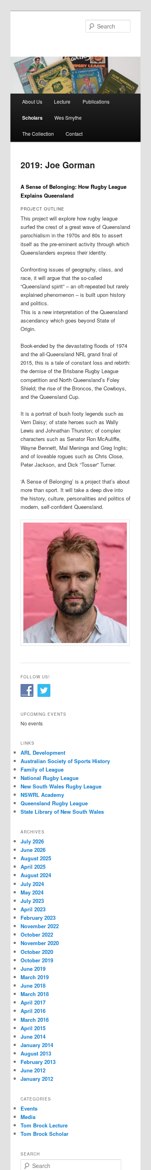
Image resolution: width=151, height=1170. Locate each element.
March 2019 (35, 977)
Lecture (62, 101)
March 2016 (35, 1019)
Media (28, 1117)
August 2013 (36, 1053)
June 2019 (33, 968)
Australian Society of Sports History (65, 761)
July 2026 (32, 841)
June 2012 (33, 1070)
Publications (96, 101)
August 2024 (36, 875)
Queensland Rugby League (54, 803)
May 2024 (32, 892)
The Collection (38, 133)
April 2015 (33, 1028)
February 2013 (38, 1062)
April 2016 (33, 1011)
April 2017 (33, 1002)
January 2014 (37, 1045)
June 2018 (33, 985)
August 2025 (36, 858)
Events (29, 1108)
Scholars (32, 117)
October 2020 (37, 952)
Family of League (42, 769)
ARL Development (43, 752)
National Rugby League (50, 778)
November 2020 (40, 943)
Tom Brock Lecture (44, 1125)
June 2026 (33, 850)
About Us (32, 101)
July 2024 (32, 884)
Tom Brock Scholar (44, 1133)
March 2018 (35, 994)
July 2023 (32, 901)
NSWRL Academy (42, 794)
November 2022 (40, 926)
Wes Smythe (68, 117)
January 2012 (37, 1078)
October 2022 (37, 934)
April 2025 (33, 866)
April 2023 (33, 909)
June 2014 (33, 1036)
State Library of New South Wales (62, 811)
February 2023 (38, 917)
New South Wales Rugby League (61, 786)
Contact (74, 133)
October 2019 (37, 960)
